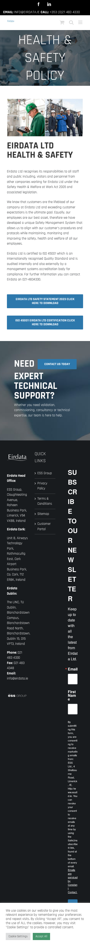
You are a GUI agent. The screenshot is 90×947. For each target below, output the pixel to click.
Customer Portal (44, 526)
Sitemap (43, 514)
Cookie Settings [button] (18, 936)
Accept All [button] (41, 936)
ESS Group (44, 473)
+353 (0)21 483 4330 (65, 12)
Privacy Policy (42, 486)
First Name (72, 695)
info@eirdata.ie (27, 12)
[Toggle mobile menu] (80, 22)
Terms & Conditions (44, 501)
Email (73, 669)
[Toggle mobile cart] (62, 22)
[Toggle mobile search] (71, 22)
